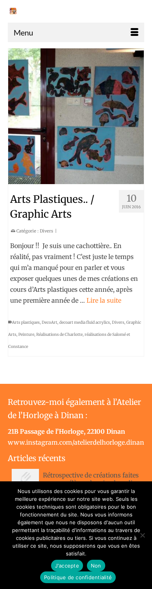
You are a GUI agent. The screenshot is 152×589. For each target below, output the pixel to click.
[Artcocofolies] (13, 11)
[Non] (142, 535)
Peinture (26, 334)
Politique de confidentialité (78, 577)
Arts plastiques (26, 322)
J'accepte (67, 565)
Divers (46, 231)
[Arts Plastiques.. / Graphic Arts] (76, 116)
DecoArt (49, 322)
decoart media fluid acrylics (84, 322)
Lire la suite (104, 300)
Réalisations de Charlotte (59, 334)
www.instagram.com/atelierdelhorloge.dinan (76, 442)
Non (96, 565)
